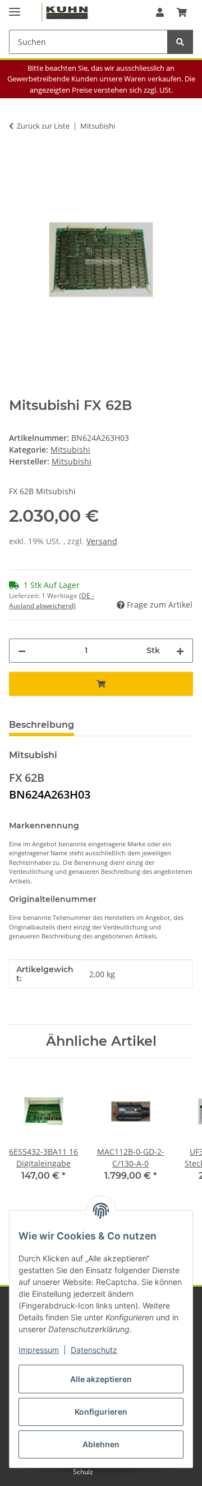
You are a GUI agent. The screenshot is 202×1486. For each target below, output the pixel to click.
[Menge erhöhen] (180, 650)
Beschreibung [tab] (41, 724)
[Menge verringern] (22, 650)
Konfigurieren (101, 1411)
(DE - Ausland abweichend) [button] (51, 600)
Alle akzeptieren (101, 1379)
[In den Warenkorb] (18, 161)
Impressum (39, 1350)
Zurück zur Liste (43, 126)
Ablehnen (101, 1444)
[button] (160, 12)
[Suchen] (180, 42)
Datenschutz (94, 1350)
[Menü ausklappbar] (14, 7)
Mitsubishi (70, 449)
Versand (101, 541)
